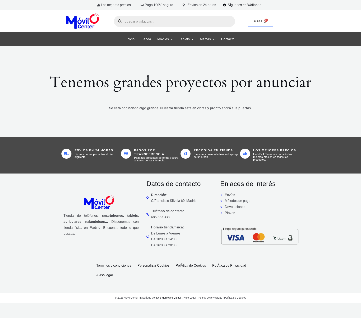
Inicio (131, 39)
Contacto (227, 39)
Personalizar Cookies (153, 265)
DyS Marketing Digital (168, 297)
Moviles (163, 39)
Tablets (184, 39)
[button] (165, 39)
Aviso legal (104, 275)
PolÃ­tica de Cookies (191, 265)
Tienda (146, 39)
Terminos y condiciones (113, 265)
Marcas (205, 39)
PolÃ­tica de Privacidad (229, 265)
